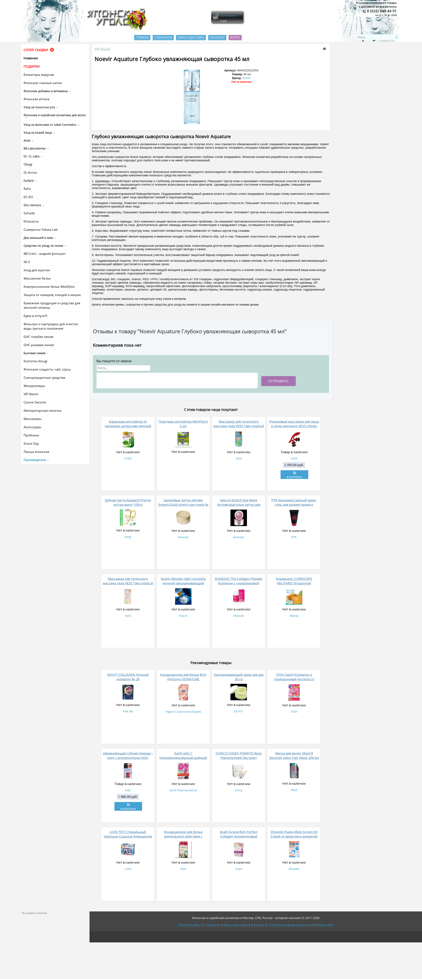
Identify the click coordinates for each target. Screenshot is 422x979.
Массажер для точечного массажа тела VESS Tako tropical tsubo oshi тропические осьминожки (238, 428)
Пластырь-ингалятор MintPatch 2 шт (183, 423)
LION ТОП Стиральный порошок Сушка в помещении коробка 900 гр (128, 836)
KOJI (128, 790)
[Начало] (116, 29)
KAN (183, 869)
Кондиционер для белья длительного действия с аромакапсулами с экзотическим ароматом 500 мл (183, 838)
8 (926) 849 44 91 (381, 11)
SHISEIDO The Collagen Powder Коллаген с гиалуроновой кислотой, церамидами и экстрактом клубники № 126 (239, 585)
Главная (142, 37)
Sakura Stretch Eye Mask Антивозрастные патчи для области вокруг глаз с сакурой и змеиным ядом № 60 (239, 507)
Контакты (217, 37)
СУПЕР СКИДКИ (36, 50)
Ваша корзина (228, 15)
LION (128, 869)
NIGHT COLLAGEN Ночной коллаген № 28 (128, 676)
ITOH (294, 711)
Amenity (183, 537)
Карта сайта (325, 925)
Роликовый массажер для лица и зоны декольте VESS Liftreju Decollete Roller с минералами (294, 426)
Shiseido (238, 616)
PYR (294, 537)
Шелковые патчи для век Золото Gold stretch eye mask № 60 (183, 504)
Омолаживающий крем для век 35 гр (239, 676)
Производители (35, 460)
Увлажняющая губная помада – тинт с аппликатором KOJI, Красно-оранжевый (128, 757)
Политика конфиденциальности (291, 925)
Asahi (238, 869)
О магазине (163, 37)
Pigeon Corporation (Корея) (183, 711)
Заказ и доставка (191, 37)
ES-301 (238, 711)
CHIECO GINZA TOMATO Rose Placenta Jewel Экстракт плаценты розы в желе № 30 (239, 757)
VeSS (239, 458)
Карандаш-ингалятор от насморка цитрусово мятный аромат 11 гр (128, 426)
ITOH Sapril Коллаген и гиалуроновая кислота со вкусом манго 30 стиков (294, 679)
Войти (235, 37)
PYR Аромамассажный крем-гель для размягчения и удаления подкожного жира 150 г (294, 507)
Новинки (31, 58)
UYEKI (128, 458)
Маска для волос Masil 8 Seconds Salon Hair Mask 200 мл (294, 755)
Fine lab (128, 711)
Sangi (127, 537)
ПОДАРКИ (32, 66)
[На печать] (325, 49)
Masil (294, 790)
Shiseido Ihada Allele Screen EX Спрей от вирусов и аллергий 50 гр (294, 836)
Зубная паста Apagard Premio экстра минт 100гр (128, 502)
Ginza (238, 790)
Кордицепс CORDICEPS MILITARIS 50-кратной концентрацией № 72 (294, 583)
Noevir (246, 78)
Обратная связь (189, 925)
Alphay (294, 616)
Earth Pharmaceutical (183, 790)
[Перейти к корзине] (216, 20)
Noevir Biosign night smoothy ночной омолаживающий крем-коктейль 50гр (183, 583)
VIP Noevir (102, 49)
